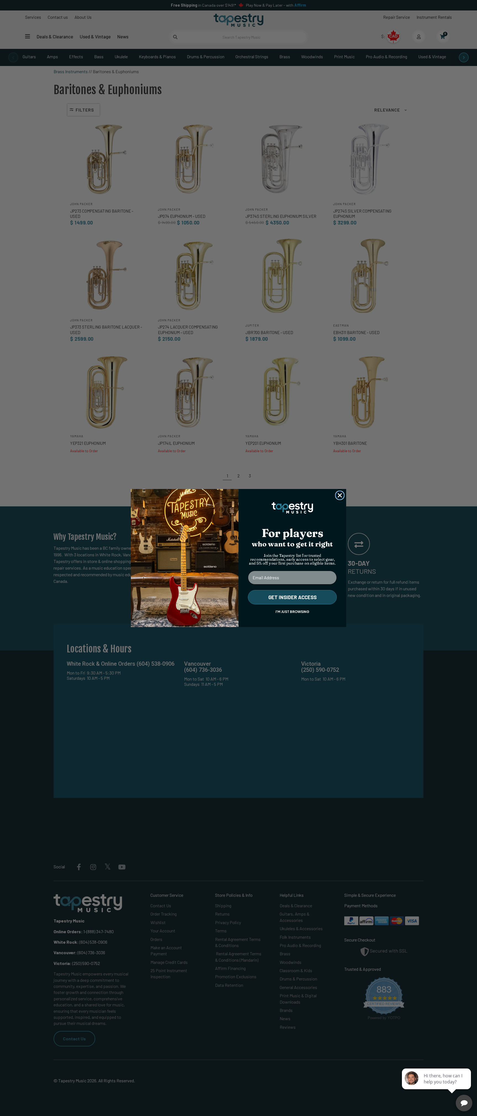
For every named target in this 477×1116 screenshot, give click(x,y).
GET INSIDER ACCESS (292, 597)
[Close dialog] (340, 495)
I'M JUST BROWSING (292, 612)
